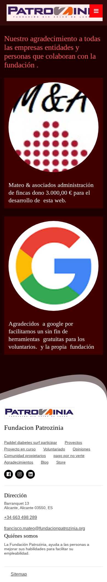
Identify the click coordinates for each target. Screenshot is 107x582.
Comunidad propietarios (25, 455)
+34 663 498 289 (20, 517)
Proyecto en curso (20, 449)
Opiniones (81, 449)
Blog (45, 462)
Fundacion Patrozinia (33, 427)
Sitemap (19, 574)
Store (61, 462)
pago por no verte (69, 455)
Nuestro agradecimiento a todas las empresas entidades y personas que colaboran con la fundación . (52, 51)
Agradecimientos (18, 462)
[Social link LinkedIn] (30, 474)
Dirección (15, 495)
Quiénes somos (21, 536)
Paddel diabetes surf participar (30, 442)
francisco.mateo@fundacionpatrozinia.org (44, 528)
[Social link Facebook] (8, 474)
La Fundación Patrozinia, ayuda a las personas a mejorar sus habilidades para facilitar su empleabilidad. (47, 548)
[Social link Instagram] (19, 474)
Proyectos (73, 442)
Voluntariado (54, 449)
